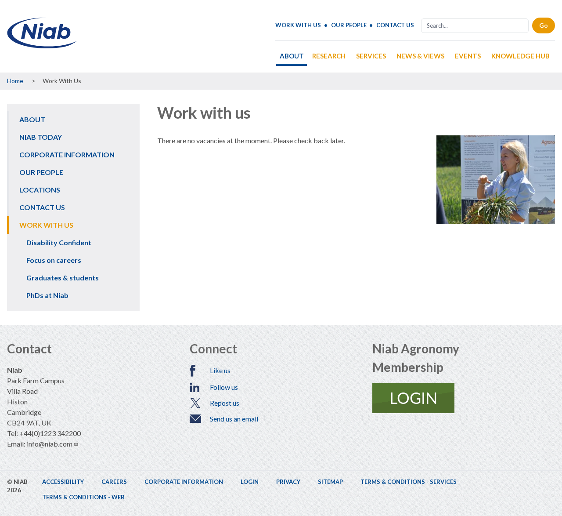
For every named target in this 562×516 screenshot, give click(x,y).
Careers (114, 481)
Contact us (395, 25)
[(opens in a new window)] (463, 398)
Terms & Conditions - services (408, 481)
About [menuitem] (292, 56)
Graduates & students (62, 277)
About (32, 119)
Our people (349, 25)
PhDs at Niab (47, 295)
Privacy (288, 481)
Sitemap (330, 481)
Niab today (40, 137)
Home (15, 80)
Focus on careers (53, 260)
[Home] (42, 45)
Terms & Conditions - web (83, 497)
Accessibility (63, 481)
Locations (39, 189)
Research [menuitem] (329, 56)
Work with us (298, 25)
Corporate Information (183, 481)
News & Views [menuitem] (420, 56)
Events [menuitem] (468, 56)
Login (250, 481)
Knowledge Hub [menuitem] (520, 56)
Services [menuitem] (371, 56)
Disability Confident (58, 242)
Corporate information (67, 154)
